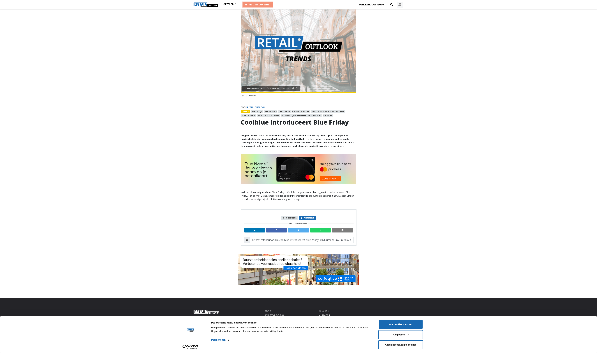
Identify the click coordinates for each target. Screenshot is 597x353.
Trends (252, 95)
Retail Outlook (256, 107)
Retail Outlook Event (258, 4)
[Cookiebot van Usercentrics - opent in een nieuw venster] (190, 347)
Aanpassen (399, 334)
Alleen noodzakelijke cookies (400, 344)
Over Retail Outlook (371, 4)
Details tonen (218, 339)
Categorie (229, 4)
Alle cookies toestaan (400, 324)
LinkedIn (326, 315)
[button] (391, 4)
